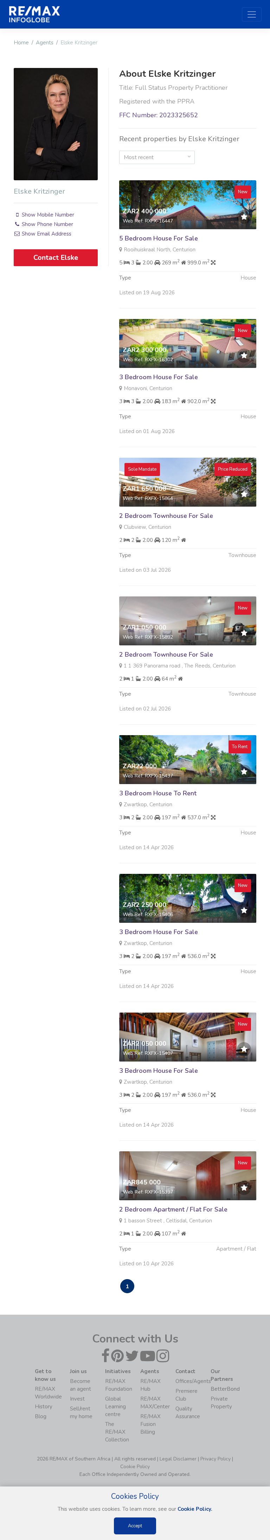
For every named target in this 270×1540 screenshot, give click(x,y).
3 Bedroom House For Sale (158, 377)
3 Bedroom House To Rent (158, 793)
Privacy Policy (215, 1459)
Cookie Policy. (195, 1509)
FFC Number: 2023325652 (158, 115)
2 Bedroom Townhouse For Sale (166, 516)
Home (21, 42)
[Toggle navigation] (252, 14)
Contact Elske (55, 257)
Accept (135, 1526)
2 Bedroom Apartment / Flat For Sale (173, 1209)
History (43, 1406)
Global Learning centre (115, 1406)
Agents (44, 42)
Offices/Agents (193, 1381)
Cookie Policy (135, 1466)
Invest (77, 1398)
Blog (40, 1416)
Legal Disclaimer (178, 1459)
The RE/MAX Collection (117, 1432)
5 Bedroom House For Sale (158, 238)
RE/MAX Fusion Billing (150, 1424)
